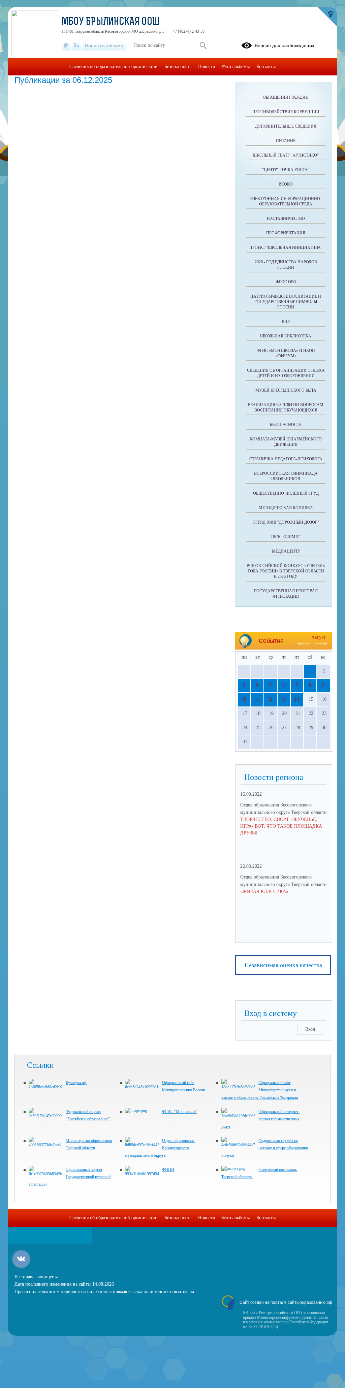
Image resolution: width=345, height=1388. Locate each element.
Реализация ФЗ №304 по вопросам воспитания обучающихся (285, 407)
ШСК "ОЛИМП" (285, 536)
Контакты (266, 66)
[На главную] (66, 45)
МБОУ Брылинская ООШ (111, 22)
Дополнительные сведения (285, 126)
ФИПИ (168, 1169)
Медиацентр (286, 551)
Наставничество (286, 218)
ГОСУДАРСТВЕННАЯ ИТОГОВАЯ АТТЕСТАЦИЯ (286, 594)
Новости (206, 66)
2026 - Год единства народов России (286, 265)
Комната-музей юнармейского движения (286, 442)
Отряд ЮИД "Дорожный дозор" (286, 522)
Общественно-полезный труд (286, 493)
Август (318, 637)
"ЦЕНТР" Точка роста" (285, 169)
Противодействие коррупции (285, 111)
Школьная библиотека (285, 336)
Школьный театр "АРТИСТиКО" (286, 155)
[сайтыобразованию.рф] (327, 17)
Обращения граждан (286, 97)
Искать (203, 45)
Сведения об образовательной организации (113, 66)
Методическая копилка (286, 507)
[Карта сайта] (77, 45)
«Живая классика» (264, 891)
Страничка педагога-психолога (285, 459)
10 (244, 699)
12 (270, 699)
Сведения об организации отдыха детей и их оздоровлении (286, 373)
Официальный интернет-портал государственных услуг (260, 1119)
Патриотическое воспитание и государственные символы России (285, 301)
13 (283, 699)
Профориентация (285, 233)
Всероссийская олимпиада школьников (286, 476)
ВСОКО (286, 184)
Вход (310, 1029)
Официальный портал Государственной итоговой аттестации (70, 1177)
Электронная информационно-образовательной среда (285, 201)
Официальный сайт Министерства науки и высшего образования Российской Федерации (259, 1090)
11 (257, 699)
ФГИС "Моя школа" (179, 1111)
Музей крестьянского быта (285, 390)
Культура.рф (76, 1082)
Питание (285, 140)
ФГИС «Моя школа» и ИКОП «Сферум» (286, 353)
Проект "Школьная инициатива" (285, 247)
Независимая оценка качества (283, 965)
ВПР (286, 321)
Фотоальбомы (236, 66)
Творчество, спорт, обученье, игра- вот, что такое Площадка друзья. (281, 826)
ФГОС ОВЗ (286, 281)
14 (296, 699)
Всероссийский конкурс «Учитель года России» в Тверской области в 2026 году (286, 571)
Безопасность (286, 424)
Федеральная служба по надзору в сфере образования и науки (264, 1148)
